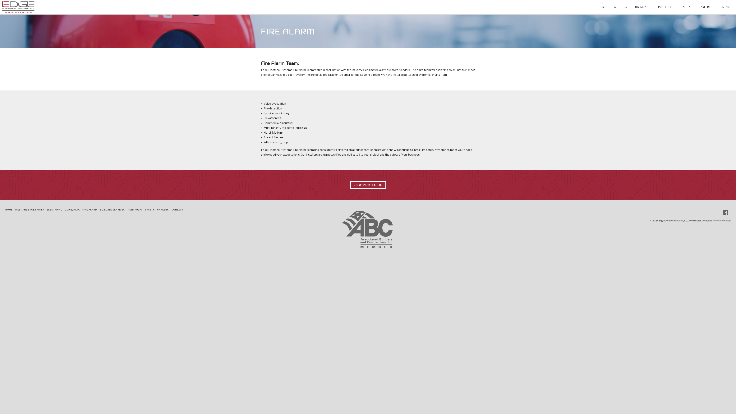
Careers (705, 7)
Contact (725, 7)
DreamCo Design (722, 220)
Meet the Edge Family (29, 209)
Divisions (641, 7)
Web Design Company (700, 220)
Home (602, 7)
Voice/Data (72, 209)
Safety (686, 7)
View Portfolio (368, 185)
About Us (620, 7)
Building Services (112, 209)
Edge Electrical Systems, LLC (673, 220)
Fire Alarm (89, 209)
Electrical (54, 209)
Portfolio (665, 7)
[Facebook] (727, 213)
